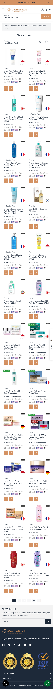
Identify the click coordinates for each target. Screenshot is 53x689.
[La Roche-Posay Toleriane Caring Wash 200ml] (39, 103)
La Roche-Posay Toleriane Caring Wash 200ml (38, 118)
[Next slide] (48, 2)
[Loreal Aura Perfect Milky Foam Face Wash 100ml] (14, 57)
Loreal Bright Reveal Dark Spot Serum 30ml (13, 392)
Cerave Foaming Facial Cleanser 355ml (12, 302)
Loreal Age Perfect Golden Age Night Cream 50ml (38, 482)
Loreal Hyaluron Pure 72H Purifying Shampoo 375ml (39, 302)
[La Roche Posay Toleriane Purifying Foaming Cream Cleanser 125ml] (14, 195)
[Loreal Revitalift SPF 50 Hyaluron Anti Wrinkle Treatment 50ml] (39, 421)
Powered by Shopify (35, 685)
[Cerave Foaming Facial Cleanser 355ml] (14, 287)
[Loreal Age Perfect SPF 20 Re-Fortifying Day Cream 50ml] (14, 513)
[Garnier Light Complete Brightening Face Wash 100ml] (39, 241)
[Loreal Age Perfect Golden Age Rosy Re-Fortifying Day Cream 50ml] (14, 421)
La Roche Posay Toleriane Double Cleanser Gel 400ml (13, 165)
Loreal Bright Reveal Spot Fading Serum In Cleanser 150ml (13, 119)
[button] (4, 9)
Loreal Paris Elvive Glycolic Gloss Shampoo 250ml (39, 528)
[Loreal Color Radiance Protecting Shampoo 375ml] (14, 559)
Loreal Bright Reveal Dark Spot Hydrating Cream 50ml (38, 347)
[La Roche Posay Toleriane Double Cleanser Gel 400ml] (14, 149)
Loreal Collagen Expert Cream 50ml (37, 392)
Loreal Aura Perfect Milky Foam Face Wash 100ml (13, 72)
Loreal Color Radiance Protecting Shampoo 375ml (12, 575)
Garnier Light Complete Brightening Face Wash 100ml (37, 257)
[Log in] (42, 9)
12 (34, 600)
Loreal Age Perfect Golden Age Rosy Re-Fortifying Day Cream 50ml (13, 437)
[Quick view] (11, 88)
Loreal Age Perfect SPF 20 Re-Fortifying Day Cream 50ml (13, 529)
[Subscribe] (48, 621)
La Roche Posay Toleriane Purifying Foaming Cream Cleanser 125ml (13, 211)
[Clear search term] (39, 16)
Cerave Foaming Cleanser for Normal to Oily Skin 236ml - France (38, 165)
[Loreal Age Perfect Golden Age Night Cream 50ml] (39, 467)
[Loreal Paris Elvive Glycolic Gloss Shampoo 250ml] (39, 513)
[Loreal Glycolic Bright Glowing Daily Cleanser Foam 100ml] (39, 57)
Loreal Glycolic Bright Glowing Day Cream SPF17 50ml (12, 347)
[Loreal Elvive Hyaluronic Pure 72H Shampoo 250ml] (39, 559)
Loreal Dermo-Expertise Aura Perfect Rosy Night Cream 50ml (13, 483)
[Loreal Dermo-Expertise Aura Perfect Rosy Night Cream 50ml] (14, 467)
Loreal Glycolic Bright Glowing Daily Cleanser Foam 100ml (37, 73)
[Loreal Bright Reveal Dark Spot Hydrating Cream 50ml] (39, 331)
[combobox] (26, 16)
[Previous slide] (4, 2)
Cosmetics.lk (22, 685)
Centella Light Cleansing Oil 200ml (38, 210)
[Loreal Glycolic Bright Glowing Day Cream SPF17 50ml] (14, 331)
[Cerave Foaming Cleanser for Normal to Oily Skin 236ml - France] (39, 149)
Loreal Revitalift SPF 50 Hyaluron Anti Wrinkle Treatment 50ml (37, 437)
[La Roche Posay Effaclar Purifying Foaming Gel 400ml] (14, 241)
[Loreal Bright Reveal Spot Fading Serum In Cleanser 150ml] (14, 103)
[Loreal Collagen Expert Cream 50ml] (39, 377)
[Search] (46, 42)
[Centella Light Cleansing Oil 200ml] (39, 195)
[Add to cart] (6, 88)
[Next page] (39, 600)
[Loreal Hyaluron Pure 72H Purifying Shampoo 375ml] (39, 287)
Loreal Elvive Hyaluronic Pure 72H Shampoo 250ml (39, 574)
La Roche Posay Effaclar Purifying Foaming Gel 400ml (13, 257)
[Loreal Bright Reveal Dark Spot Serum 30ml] (14, 377)
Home (6, 26)
